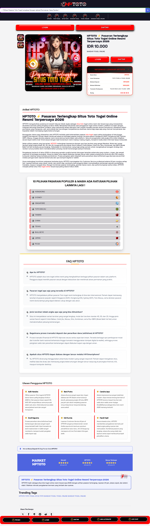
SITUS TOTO (39, 496)
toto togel (89, 134)
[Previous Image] (26, 63)
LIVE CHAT (135, 519)
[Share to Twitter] (22, 514)
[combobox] (73, 10)
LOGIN (45, 27)
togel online (46, 166)
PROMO (17, 519)
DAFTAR (105, 27)
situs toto (80, 124)
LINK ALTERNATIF (105, 519)
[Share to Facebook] (28, 514)
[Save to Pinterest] (40, 514)
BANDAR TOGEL (50, 496)
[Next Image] (80, 63)
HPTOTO (54, 143)
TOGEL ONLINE (61, 496)
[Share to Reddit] (45, 514)
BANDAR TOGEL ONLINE (77, 496)
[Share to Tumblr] (51, 514)
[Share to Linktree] (34, 514)
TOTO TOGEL (30, 496)
